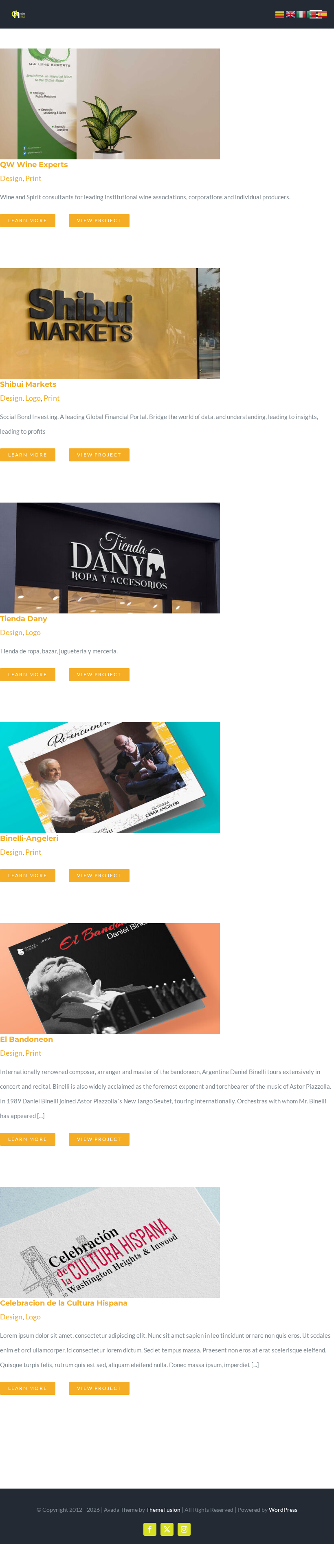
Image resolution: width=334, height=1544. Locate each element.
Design (11, 178)
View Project (99, 220)
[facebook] (149, 1529)
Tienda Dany (155, 558)
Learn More (27, 220)
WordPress (283, 1509)
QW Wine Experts (155, 104)
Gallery (174, 104)
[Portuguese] (312, 13)
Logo (33, 397)
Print (33, 178)
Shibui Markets (155, 323)
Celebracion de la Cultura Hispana (155, 1242)
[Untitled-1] (18, 12)
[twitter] (167, 1529)
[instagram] (184, 1529)
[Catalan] (280, 13)
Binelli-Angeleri (155, 777)
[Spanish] (322, 13)
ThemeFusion (163, 1509)
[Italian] (301, 13)
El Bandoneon (155, 978)
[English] (291, 13)
